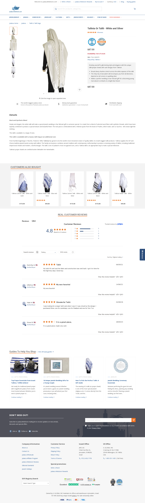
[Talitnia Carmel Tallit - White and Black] (98, 182)
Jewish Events (78, 17)
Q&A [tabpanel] (34, 221)
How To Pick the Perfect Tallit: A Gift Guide (87, 382)
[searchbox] (28, 252)
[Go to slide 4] (51, 93)
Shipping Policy (55, 451)
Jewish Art (48, 17)
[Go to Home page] (15, 8)
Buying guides (131, 1)
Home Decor (36, 17)
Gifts (68, 17)
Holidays (90, 17)
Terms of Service (56, 458)
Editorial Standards (28, 465)
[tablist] (72, 221)
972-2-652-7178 (86, 458)
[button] (52, 59)
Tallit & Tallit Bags (35, 23)
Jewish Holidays (27, 469)
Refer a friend (66, 2)
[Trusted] (68, 479)
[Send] (133, 420)
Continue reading (16, 397)
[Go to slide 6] (56, 93)
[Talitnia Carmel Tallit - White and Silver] (72, 182)
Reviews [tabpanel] (25, 221)
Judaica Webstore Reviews (30, 462)
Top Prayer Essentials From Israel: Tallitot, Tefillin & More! (23, 382)
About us (25, 448)
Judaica (25, 17)
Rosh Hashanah (115, 17)
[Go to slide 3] (48, 93)
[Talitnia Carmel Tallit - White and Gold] (22, 182)
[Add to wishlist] (80, 90)
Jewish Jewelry (14, 17)
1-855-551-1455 (111, 458)
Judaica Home (13, 23)
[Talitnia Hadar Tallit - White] (123, 182)
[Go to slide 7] (58, 93)
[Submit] (56, 9)
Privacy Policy (96, 428)
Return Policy (55, 455)
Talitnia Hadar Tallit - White (123, 193)
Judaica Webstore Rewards (83, 2)
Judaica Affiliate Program (30, 458)
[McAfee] (80, 479)
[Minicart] (135, 9)
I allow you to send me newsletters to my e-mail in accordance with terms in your (110, 427)
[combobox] (78, 9)
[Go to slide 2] (46, 93)
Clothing (59, 17)
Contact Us (25, 451)
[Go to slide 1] (43, 93)
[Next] (13, 77)
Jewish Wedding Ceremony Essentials (117, 382)
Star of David (101, 17)
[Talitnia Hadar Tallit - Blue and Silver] (47, 182)
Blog (122, 2)
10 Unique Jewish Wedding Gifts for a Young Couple (56, 382)
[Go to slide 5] (53, 93)
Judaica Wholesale (28, 455)
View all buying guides (45, 352)
